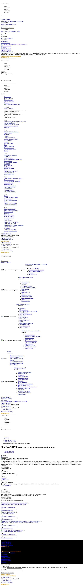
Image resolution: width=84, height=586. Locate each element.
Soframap (6, 127)
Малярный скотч (8, 184)
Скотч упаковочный (9, 187)
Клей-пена (7, 167)
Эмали (6, 151)
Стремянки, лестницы (10, 229)
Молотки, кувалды (9, 216)
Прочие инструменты (10, 185)
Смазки (6, 201)
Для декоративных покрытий (12, 181)
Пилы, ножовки (8, 220)
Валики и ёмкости (9, 180)
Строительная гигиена (10, 204)
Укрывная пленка (9, 190)
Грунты (6, 136)
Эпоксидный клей (9, 174)
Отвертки (6, 219)
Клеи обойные (8, 161)
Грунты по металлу (9, 137)
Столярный (7, 228)
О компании (4, 41)
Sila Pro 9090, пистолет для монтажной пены (13, 504)
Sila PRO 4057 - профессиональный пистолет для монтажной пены (19, 522)
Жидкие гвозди (8, 158)
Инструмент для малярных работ (10, 31)
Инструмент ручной (7, 38)
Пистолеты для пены (10, 223)
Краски (6, 142)
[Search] (6, 72)
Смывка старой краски (10, 203)
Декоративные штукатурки (11, 124)
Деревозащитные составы (11, 139)
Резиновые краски (9, 148)
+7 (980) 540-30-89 (6, 48)
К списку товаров (6, 485)
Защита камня (8, 140)
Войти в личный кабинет (7, 572)
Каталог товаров (5, 19)
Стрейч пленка (8, 188)
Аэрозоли (6, 134)
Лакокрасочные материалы (8, 24)
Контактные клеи (9, 168)
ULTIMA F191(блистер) (7, 513)
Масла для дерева (9, 146)
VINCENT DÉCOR (9, 123)
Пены (5, 169)
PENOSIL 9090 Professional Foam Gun (11, 531)
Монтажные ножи (9, 217)
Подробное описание (7, 510)
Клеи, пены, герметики (7, 28)
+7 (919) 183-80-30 (6, 50)
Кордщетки (7, 213)
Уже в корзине (11, 507)
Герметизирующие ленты (11, 197)
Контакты (3, 47)
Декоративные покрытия (11, 126)
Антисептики (8, 133)
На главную (4, 554)
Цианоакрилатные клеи (10, 171)
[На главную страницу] (21, 254)
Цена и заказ (4, 457)
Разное (3, 35)
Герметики (7, 156)
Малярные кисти (8, 183)
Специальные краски (10, 149)
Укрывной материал (9, 191)
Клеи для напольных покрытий (13, 159)
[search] (1, 15)
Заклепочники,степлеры (11, 210)
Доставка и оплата (6, 46)
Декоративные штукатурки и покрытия (12, 21)
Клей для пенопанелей (10, 162)
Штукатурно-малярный (10, 231)
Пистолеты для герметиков (11, 222)
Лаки (5, 145)
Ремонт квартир (5, 43)
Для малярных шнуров (10, 200)
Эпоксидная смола (9, 172)
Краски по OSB (8, 143)
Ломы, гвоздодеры (9, 215)
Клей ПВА (7, 164)
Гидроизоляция (8, 199)
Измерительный (8, 212)
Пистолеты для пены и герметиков (13, 225)
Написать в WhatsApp (20, 44)
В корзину (3, 478)
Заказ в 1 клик (5, 479)
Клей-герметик (8, 165)
